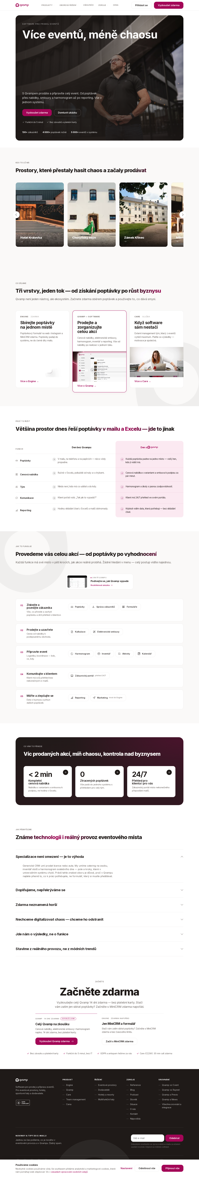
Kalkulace (80, 631)
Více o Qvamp (86, 385)
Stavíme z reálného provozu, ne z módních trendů (56, 949)
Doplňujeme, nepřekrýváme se (40, 890)
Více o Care (142, 381)
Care (68, 1094)
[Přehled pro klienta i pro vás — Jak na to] (169, 772)
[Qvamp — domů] (22, 5)
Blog (132, 1090)
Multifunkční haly (106, 1099)
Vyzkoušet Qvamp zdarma (54, 1041)
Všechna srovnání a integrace (171, 1106)
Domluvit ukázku (67, 112)
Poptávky (79, 607)
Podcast (134, 1094)
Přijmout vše (172, 1168)
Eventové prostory (107, 1085)
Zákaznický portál (90, 675)
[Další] (182, 214)
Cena (115, 5)
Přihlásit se (141, 5)
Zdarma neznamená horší (36, 905)
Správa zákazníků (105, 607)
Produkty (47, 5)
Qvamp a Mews (170, 1099)
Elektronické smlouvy (108, 631)
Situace (133, 1104)
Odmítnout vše (147, 1168)
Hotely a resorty (106, 1094)
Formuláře (132, 607)
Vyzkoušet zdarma (168, 5)
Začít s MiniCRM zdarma (119, 1041)
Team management (76, 1099)
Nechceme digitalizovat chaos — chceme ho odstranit (59, 919)
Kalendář (147, 653)
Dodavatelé (104, 1090)
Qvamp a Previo (170, 1094)
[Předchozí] (16, 214)
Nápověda (135, 1118)
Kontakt (134, 1114)
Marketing (109, 697)
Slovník (133, 1099)
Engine (69, 1085)
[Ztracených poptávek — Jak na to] (117, 772)
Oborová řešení (68, 5)
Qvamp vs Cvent (170, 1085)
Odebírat (174, 1138)
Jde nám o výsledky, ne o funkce (42, 934)
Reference (135, 1085)
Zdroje (102, 5)
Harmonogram (82, 653)
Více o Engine (29, 381)
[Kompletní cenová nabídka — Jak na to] (65, 772)
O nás (133, 1109)
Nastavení (126, 1168)
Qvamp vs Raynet (171, 1090)
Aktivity (126, 653)
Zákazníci (88, 5)
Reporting (80, 697)
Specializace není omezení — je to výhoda (50, 856)
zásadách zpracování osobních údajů (69, 1172)
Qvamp (69, 1090)
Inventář (106, 653)
